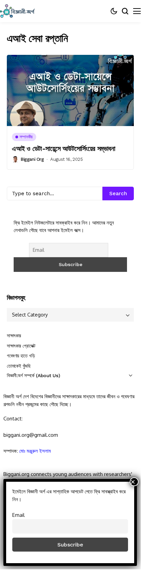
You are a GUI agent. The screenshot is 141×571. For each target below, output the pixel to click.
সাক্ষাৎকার (14, 335)
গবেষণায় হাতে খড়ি (21, 355)
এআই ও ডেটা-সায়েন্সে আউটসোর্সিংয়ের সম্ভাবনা (63, 148)
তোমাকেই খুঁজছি (19, 366)
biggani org (32, 159)
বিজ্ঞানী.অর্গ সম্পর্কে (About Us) (33, 375)
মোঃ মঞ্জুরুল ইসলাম (35, 451)
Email (18, 515)
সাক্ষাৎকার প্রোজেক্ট (21, 346)
